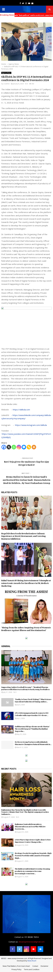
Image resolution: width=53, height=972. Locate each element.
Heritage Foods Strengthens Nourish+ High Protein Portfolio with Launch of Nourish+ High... (33, 855)
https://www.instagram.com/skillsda (31, 425)
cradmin (7, 84)
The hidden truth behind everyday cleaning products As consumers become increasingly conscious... (32, 871)
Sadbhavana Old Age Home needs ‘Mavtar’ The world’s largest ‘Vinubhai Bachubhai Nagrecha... (32, 728)
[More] (34, 447)
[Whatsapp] (14, 447)
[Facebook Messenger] (24, 447)
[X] (9, 447)
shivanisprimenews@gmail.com (32, 942)
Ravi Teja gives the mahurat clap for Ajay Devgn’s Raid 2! (26, 463)
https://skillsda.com (21, 409)
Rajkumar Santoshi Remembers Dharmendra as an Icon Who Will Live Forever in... (30, 826)
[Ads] (26, 638)
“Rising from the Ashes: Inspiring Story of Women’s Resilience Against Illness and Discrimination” (26, 629)
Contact (35, 966)
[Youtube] (33, 949)
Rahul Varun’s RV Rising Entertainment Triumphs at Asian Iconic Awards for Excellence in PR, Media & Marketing (26, 583)
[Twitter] (19, 949)
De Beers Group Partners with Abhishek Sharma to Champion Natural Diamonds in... (33, 743)
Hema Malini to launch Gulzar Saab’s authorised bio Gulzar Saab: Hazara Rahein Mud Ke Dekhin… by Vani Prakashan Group (26, 479)
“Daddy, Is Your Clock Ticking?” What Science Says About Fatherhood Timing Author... (33, 700)
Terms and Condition (31, 969)
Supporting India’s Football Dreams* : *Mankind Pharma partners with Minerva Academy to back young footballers (25, 688)
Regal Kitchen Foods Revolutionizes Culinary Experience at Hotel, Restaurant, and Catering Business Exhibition (23, 536)
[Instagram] (19, 447)
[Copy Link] (29, 447)
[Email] (40, 949)
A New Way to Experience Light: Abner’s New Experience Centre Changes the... (33, 841)
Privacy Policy (16, 969)
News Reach (32, 961)
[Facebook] (4, 447)
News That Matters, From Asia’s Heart (16, 966)
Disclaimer (44, 966)
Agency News (6, 73)
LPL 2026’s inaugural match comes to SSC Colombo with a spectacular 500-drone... (32, 714)
